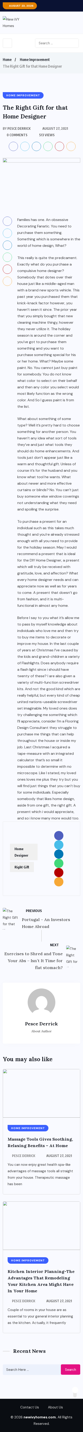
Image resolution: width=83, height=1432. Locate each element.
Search (70, 1369)
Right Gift (22, 867)
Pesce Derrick (23, 1156)
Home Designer (21, 852)
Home (7, 59)
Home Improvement (35, 59)
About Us (55, 1407)
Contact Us (29, 1407)
